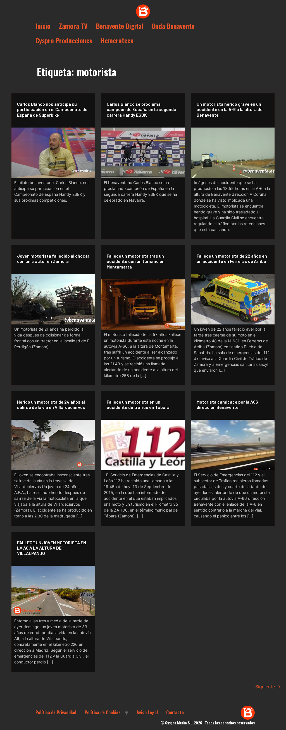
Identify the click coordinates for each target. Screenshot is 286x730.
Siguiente (267, 686)
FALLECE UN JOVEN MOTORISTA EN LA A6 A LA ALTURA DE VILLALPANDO (51, 548)
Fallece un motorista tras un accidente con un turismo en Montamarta (136, 261)
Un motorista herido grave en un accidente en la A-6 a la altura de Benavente (230, 109)
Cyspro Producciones (63, 40)
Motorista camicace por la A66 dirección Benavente (227, 404)
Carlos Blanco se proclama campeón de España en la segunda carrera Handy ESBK (141, 109)
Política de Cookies (103, 712)
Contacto (175, 712)
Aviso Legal (147, 712)
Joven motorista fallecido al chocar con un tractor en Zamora (53, 258)
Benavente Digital (119, 26)
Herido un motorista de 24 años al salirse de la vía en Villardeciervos (51, 404)
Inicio (43, 26)
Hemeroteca (117, 40)
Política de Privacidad (55, 712)
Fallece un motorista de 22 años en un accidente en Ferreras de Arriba (232, 258)
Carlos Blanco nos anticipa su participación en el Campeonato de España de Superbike (52, 109)
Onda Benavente (173, 26)
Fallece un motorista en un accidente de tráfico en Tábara (138, 404)
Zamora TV (73, 26)
